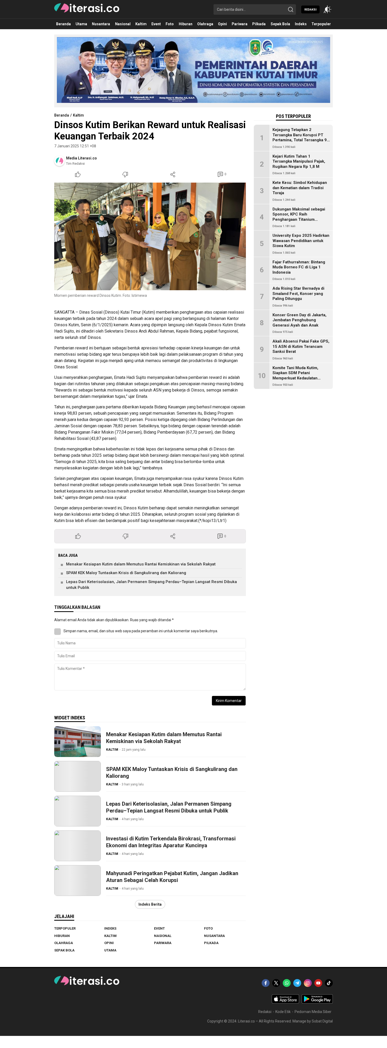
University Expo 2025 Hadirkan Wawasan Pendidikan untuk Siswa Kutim (300, 240)
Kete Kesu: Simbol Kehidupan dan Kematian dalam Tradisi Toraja (299, 187)
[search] (290, 9)
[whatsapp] (287, 983)
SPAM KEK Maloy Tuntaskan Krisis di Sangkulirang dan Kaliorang (126, 572)
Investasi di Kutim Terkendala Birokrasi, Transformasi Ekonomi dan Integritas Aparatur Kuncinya (171, 842)
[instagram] (308, 983)
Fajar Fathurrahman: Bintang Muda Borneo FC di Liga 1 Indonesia (298, 267)
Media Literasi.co (81, 158)
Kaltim (78, 115)
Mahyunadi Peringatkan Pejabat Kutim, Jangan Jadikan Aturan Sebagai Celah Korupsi (172, 876)
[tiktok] (329, 983)
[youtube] (318, 983)
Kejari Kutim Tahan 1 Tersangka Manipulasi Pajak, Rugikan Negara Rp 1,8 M (298, 161)
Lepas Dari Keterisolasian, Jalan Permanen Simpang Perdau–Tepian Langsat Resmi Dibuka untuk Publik (151, 584)
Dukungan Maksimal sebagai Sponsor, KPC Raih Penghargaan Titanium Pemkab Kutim (298, 217)
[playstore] (317, 1002)
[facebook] (266, 983)
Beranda (61, 115)
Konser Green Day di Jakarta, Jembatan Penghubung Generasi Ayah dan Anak (299, 320)
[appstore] (285, 1002)
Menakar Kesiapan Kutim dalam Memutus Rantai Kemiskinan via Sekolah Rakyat (141, 564)
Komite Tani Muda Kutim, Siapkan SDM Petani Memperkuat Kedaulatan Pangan (295, 375)
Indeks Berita (150, 904)
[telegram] (297, 983)
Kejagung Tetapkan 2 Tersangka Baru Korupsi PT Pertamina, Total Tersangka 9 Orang (299, 137)
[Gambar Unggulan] (150, 236)
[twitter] (276, 983)
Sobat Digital (322, 1021)
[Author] (59, 161)
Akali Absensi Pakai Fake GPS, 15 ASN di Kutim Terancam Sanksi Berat (300, 346)
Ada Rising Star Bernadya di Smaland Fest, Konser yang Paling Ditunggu (298, 293)
